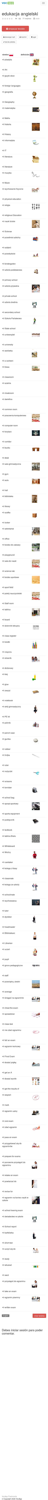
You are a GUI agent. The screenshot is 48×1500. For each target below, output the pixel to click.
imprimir (24, 37)
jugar (34, 37)
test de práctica (10, 42)
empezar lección (16, 28)
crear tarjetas (39, 1316)
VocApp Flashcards (9, 1496)
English (5, 1315)
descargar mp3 (10, 37)
